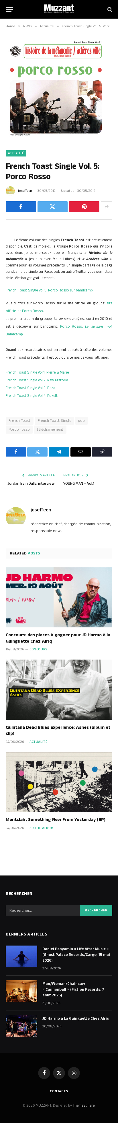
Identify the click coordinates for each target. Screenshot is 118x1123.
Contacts (59, 1091)
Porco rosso (19, 429)
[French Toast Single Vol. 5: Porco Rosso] (56, 138)
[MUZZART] (59, 9)
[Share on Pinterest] (84, 206)
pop (81, 420)
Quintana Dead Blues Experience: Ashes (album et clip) (58, 730)
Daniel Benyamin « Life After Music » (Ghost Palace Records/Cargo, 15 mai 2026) (76, 954)
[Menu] (9, 9)
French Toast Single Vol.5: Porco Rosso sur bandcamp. (50, 290)
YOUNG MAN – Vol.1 (78, 483)
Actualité (16, 153)
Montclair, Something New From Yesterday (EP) (55, 819)
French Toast (20, 420)
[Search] (109, 9)
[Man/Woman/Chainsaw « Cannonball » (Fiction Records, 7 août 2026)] (21, 991)
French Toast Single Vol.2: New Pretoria (37, 380)
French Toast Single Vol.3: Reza (30, 388)
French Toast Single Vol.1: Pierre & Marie (37, 372)
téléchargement (50, 429)
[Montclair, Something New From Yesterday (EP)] (59, 782)
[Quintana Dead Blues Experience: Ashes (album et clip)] (59, 690)
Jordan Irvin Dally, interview (31, 483)
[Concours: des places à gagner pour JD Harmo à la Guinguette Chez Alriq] (59, 597)
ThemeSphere (84, 1105)
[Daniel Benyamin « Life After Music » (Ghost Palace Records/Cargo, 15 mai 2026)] (21, 956)
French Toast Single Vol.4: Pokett (32, 395)
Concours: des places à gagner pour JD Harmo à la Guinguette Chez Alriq (58, 638)
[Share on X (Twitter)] (53, 206)
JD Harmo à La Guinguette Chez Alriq (75, 1018)
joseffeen (25, 190)
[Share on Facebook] (21, 206)
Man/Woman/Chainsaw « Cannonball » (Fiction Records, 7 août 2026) (73, 989)
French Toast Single (54, 420)
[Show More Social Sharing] (106, 206)
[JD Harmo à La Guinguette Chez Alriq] (21, 1026)
